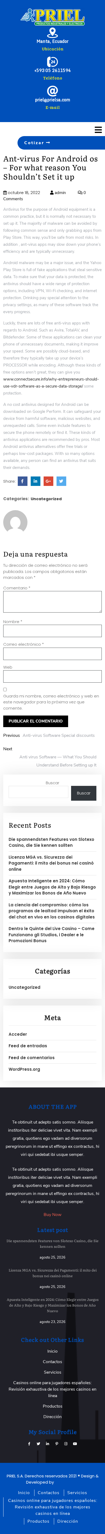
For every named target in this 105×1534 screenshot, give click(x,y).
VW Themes (66, 1482)
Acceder (18, 1034)
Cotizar (35, 143)
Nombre (12, 621)
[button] (87, 130)
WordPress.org (24, 1069)
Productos (52, 1406)
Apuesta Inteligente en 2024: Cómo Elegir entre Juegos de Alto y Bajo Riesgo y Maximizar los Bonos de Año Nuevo (52, 887)
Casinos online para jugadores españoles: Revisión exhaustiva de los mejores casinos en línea (52, 1389)
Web (7, 667)
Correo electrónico (23, 644)
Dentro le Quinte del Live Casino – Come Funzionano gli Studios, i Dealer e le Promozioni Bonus (51, 935)
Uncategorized (46, 499)
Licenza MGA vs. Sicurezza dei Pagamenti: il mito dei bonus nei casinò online (51, 863)
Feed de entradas (28, 1046)
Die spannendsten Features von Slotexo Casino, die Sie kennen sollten (51, 842)
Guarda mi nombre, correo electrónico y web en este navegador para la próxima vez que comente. (51, 702)
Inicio (52, 1351)
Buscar (52, 783)
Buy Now (52, 1215)
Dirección (52, 1417)
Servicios (52, 1372)
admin (60, 192)
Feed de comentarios (32, 1057)
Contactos (52, 1362)
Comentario (16, 588)
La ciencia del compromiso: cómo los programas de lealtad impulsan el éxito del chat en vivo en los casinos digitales (52, 911)
